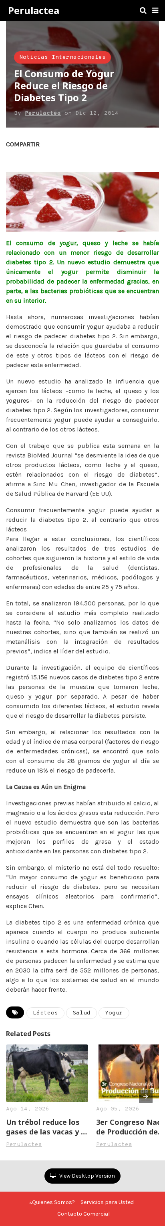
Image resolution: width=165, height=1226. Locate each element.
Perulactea (33, 10)
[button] (155, 10)
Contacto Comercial (83, 1213)
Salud (81, 1013)
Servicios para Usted (107, 1202)
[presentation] (146, 1096)
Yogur (114, 1013)
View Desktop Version (86, 1175)
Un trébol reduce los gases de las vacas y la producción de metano (46, 1126)
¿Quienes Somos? (52, 1202)
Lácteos (45, 1013)
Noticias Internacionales (62, 57)
